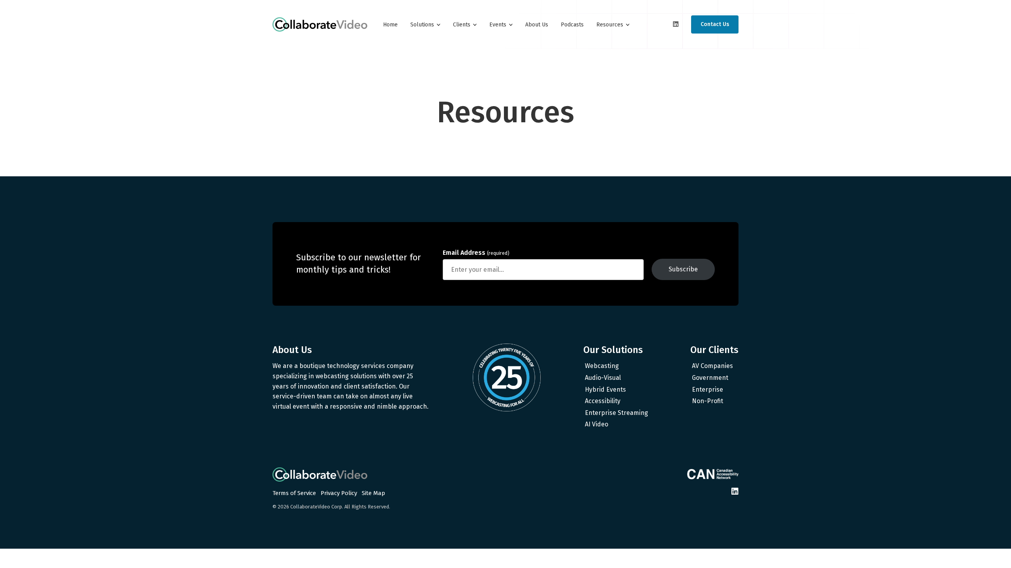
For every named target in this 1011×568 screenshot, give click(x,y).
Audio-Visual (603, 377)
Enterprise (707, 389)
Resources (609, 24)
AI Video (596, 424)
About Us (536, 24)
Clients (461, 24)
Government (710, 377)
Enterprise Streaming (616, 413)
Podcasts (572, 24)
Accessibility (602, 401)
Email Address (476, 252)
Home (390, 24)
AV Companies (712, 366)
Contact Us (715, 24)
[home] (319, 24)
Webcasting (602, 366)
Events (497, 24)
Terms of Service (294, 493)
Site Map (373, 493)
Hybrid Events (605, 389)
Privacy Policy (339, 493)
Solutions (422, 24)
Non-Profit (707, 401)
